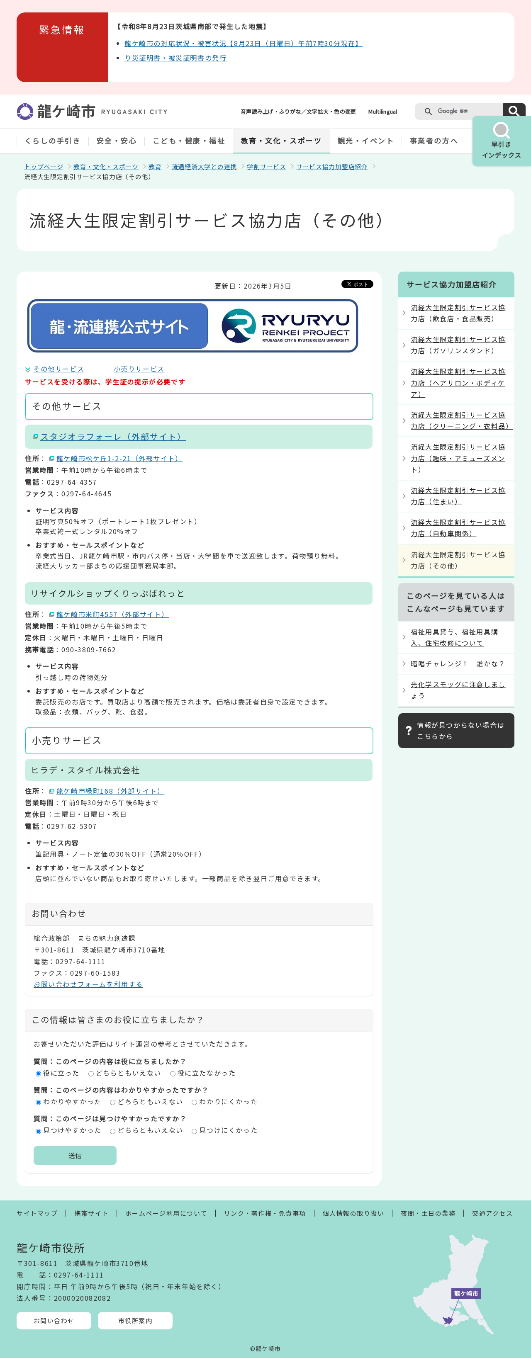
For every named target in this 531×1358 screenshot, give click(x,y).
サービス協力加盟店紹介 (332, 166)
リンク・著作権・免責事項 (265, 1213)
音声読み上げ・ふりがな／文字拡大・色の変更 (298, 111)
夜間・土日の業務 (428, 1213)
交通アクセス (492, 1213)
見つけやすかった (72, 1130)
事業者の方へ (434, 140)
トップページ (43, 166)
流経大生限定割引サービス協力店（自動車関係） (458, 527)
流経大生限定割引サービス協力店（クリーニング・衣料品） (462, 420)
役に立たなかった (207, 1073)
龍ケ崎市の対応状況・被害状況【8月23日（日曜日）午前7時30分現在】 (243, 43)
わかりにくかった (228, 1101)
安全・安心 (117, 140)
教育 (155, 166)
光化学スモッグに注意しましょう (458, 689)
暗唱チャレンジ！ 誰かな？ (458, 663)
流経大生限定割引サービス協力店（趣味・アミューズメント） (458, 458)
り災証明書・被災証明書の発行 (175, 58)
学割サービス (266, 166)
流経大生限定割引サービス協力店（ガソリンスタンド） (458, 344)
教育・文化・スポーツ (281, 140)
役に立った (61, 1073)
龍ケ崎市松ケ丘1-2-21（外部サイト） (119, 458)
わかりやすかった (72, 1101)
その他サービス (58, 369)
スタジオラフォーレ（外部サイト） (113, 436)
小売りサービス (139, 369)
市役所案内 (135, 1320)
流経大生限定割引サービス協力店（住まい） (458, 495)
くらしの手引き (52, 140)
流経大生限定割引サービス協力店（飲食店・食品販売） (458, 312)
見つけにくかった (228, 1130)
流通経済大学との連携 (204, 166)
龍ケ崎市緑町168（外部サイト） (110, 791)
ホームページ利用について (166, 1213)
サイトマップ (37, 1213)
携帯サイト (91, 1213)
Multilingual (382, 111)
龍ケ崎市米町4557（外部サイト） (112, 614)
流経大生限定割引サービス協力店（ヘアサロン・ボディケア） (458, 382)
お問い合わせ (54, 1320)
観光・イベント (366, 140)
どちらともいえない (128, 1073)
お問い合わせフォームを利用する (88, 984)
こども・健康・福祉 (189, 140)
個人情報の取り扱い (354, 1213)
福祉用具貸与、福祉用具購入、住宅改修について (454, 637)
